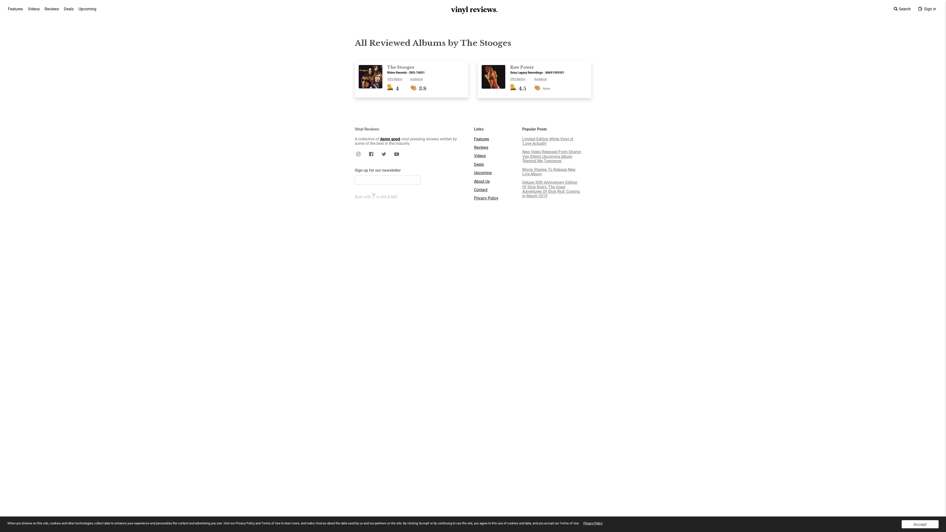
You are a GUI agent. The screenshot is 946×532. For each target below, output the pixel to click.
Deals (69, 8)
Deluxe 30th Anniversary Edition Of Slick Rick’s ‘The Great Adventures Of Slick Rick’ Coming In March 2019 (551, 189)
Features (15, 8)
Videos (34, 8)
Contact (481, 189)
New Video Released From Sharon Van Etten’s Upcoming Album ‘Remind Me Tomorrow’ (551, 156)
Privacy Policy (593, 523)
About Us (482, 181)
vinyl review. (474, 9)
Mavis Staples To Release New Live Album (548, 171)
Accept (920, 524)
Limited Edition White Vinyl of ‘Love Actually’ (548, 141)
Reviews (52, 8)
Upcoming (87, 8)
